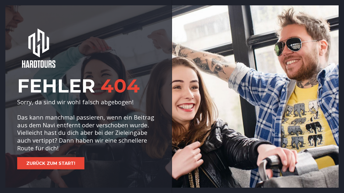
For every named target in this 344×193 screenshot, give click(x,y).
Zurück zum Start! (50, 163)
